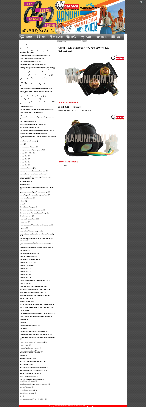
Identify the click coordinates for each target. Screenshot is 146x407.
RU (143, 2)
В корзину (77, 107)
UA (140, 2)
